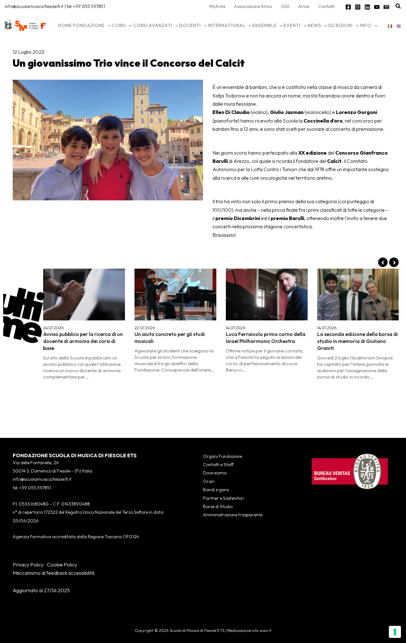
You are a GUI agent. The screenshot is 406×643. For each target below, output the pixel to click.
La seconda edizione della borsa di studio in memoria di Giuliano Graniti (357, 341)
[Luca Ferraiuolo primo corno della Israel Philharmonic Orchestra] (267, 294)
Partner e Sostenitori (223, 498)
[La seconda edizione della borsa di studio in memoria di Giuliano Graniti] (358, 294)
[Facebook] (348, 7)
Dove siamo (214, 473)
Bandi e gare (216, 489)
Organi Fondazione (222, 456)
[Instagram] (358, 7)
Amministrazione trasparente (232, 515)
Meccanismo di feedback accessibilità (54, 573)
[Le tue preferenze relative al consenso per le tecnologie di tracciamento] (395, 632)
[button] (398, 6)
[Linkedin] (367, 7)
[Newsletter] (386, 7)
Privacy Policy (28, 564)
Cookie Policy (62, 564)
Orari (208, 481)
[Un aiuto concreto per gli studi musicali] (175, 294)
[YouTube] (377, 7)
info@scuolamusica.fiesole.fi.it (34, 6)
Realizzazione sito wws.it (249, 630)
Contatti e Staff (218, 464)
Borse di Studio (217, 506)
